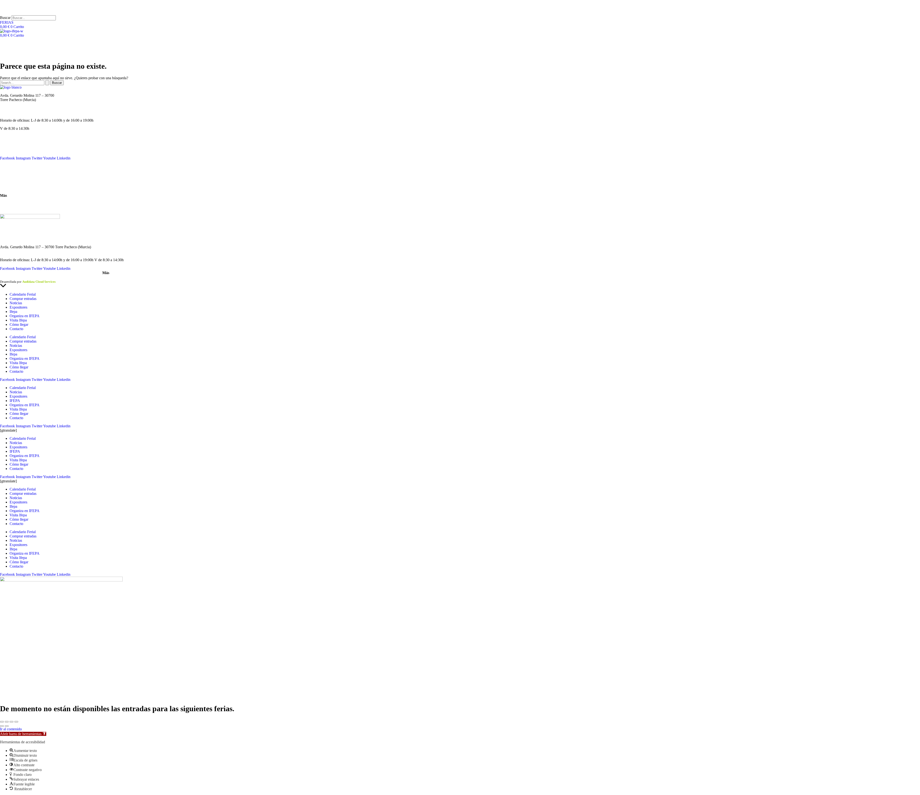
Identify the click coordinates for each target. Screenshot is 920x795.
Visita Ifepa (18, 320)
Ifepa (13, 312)
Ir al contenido (11, 729)
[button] (23, 734)
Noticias (6, 145)
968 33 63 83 (10, 104)
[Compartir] (11, 721)
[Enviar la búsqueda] (47, 82)
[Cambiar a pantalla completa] (7, 721)
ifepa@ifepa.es (11, 112)
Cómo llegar (9, 187)
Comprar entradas (23, 299)
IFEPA (5, 149)
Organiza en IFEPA (15, 154)
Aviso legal (7, 277)
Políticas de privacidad (32, 277)
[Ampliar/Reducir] (2, 721)
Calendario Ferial (13, 141)
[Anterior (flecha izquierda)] (2, 726)
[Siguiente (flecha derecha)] (7, 726)
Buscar (5, 18)
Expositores (18, 307)
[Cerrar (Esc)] (16, 721)
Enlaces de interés (13, 204)
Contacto (7, 171)
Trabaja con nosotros (15, 208)
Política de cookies (62, 277)
